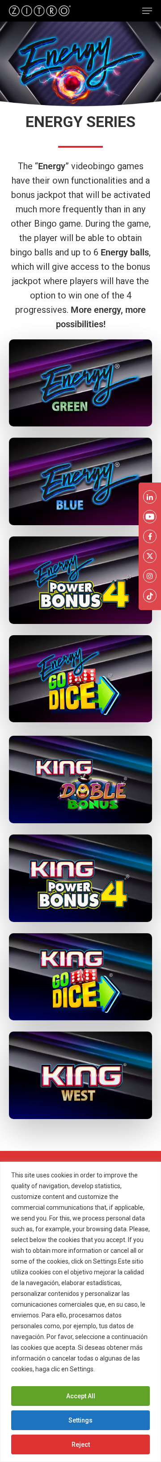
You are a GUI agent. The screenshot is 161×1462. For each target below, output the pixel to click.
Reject (81, 1444)
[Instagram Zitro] (150, 576)
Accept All (80, 1396)
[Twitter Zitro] (150, 556)
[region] (80, 1312)
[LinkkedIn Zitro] (150, 497)
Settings (80, 1420)
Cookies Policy (118, 1369)
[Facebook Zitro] (150, 536)
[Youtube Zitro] (150, 516)
